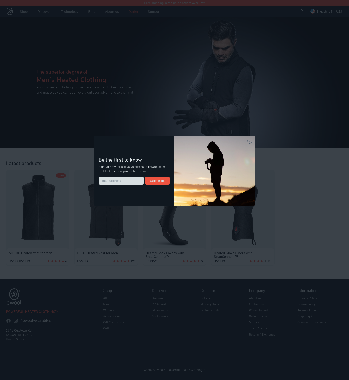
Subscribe (157, 180)
